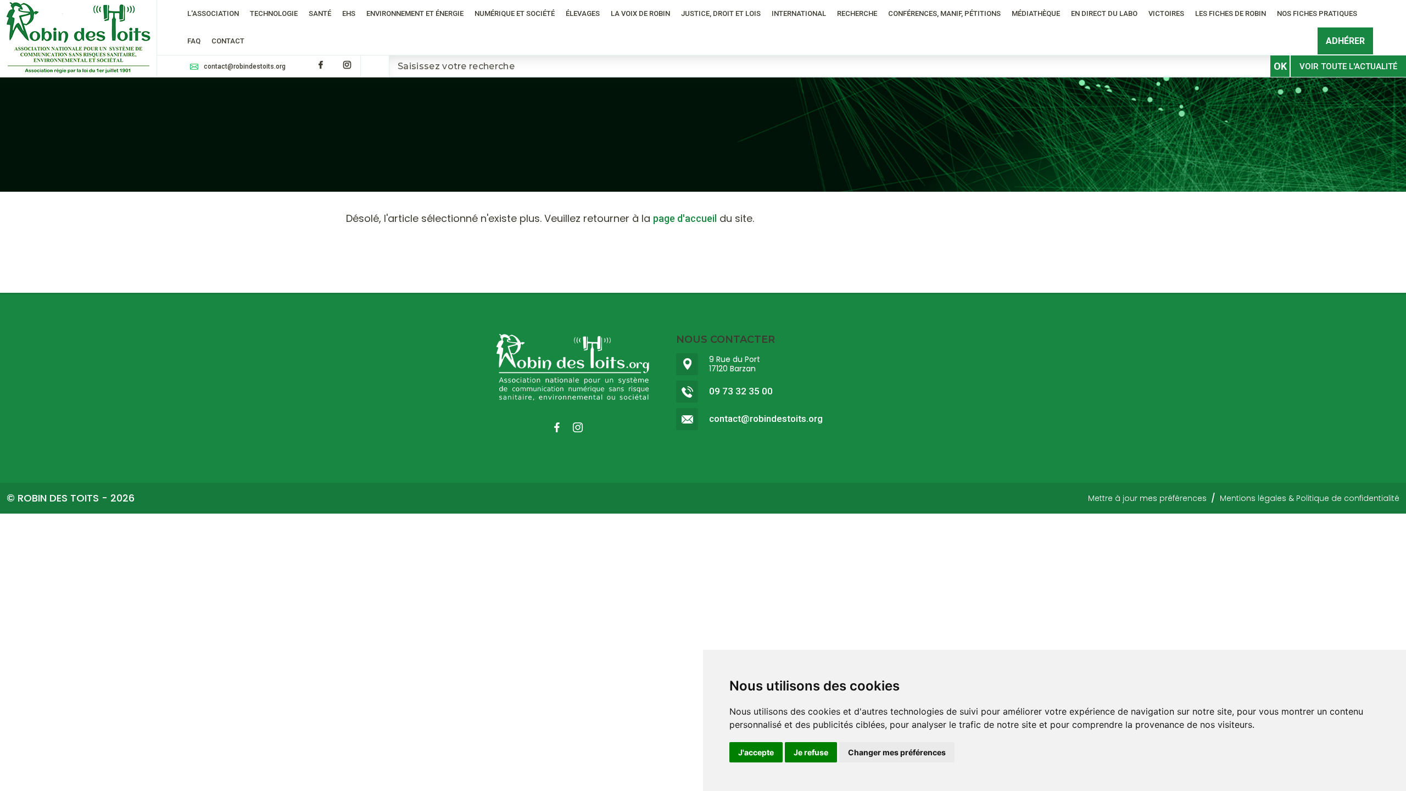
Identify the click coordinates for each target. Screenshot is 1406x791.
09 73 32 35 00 (741, 391)
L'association (213, 13)
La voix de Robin (640, 13)
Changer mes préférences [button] (897, 752)
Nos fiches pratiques (1317, 13)
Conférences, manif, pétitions (944, 13)
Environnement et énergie (415, 13)
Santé (320, 13)
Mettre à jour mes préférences (1147, 498)
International (799, 13)
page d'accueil (685, 218)
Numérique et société (515, 13)
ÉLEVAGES (583, 13)
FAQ (193, 41)
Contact (227, 41)
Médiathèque (1036, 13)
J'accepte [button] (756, 752)
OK (1280, 66)
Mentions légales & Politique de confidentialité (1309, 498)
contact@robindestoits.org (245, 66)
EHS (348, 13)
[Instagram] (347, 64)
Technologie (274, 13)
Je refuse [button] (811, 752)
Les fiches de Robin (1230, 13)
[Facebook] (321, 64)
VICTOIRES (1166, 13)
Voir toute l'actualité (1348, 66)
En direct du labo (1104, 13)
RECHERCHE (857, 13)
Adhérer (1345, 41)
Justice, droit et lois (721, 13)
